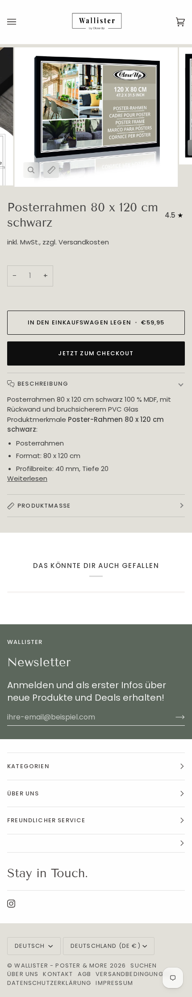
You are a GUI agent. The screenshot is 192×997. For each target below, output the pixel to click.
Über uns (22, 974)
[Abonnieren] (173, 717)
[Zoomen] (31, 170)
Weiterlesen (27, 478)
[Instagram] (11, 904)
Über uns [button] (23, 793)
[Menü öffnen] (20, 22)
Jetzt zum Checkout (96, 353)
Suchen (143, 965)
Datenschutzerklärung (49, 983)
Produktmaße (44, 505)
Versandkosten (83, 242)
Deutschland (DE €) (106, 946)
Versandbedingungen (133, 974)
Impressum (114, 983)
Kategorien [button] (28, 766)
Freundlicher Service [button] (46, 820)
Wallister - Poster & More (61, 965)
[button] (96, 843)
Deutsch (30, 946)
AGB (85, 974)
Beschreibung (42, 383)
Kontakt (58, 974)
